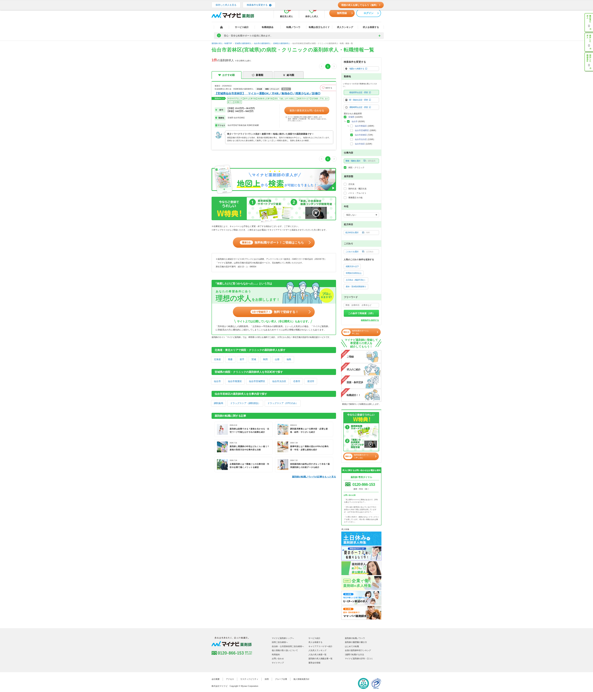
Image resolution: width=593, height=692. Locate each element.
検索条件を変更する (257, 5)
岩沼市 (310, 381)
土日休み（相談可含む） (356, 280)
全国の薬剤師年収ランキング (358, 650)
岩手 (242, 359)
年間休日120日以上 (354, 273)
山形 (277, 359)
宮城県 (351, 117)
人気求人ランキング (317, 650)
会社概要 (216, 679)
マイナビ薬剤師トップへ (283, 638)
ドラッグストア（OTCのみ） (282, 403)
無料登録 (342, 13)
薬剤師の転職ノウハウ (355, 638)
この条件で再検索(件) (361, 686)
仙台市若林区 (361, 135)
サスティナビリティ (249, 679)
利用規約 (276, 654)
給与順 (290, 75)
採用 (267, 679)
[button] (328, 88)
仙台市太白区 (279, 381)
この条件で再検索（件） (361, 313)
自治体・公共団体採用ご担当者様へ (288, 646)
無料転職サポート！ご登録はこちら (273, 242)
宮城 (253, 359)
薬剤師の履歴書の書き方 (356, 642)
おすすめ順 (228, 75)
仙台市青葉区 (235, 381)
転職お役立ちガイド (319, 27)
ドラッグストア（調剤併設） (245, 403)
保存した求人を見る (226, 5)
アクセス (230, 679)
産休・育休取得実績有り (356, 286)
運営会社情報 (314, 663)
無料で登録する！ (275, 311)
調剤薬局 (218, 403)
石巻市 (296, 381)
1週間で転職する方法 (354, 654)
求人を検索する (371, 27)
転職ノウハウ (293, 27)
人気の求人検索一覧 (317, 654)
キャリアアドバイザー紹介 (320, 646)
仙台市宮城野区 (257, 381)
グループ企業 (281, 679)
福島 (289, 359)
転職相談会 (267, 27)
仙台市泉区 (360, 144)
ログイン (369, 13)
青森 (230, 359)
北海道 (217, 359)
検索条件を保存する (370, 320)
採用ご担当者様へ (280, 642)
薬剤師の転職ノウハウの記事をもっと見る (314, 476)
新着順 (259, 75)
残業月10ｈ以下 (352, 266)
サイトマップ (278, 663)
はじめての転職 (352, 646)
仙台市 (217, 381)
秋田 (265, 359)
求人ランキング (345, 27)
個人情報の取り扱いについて (285, 650)
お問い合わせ (278, 658)
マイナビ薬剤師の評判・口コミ (359, 658)
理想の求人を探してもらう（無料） (359, 5)
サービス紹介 (242, 27)
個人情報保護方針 (301, 679)
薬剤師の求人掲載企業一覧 (320, 658)
